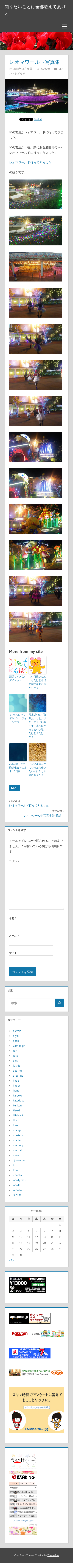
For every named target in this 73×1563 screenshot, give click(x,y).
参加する (32, 1525)
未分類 (17, 1195)
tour (15, 1170)
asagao (45, 68)
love (15, 1125)
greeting (18, 1075)
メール (14, 935)
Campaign (19, 1045)
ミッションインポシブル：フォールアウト (18, 718)
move (16, 1155)
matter (17, 1140)
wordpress (19, 1180)
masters (18, 1135)
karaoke (18, 1095)
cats (15, 1055)
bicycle (17, 1031)
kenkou (17, 1105)
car (15, 1050)
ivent (14, 787)
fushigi (17, 1065)
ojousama (19, 1160)
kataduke (18, 1100)
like (15, 1120)
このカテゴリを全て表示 (23, 1520)
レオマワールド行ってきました (30, 162)
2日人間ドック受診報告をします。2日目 (18, 767)
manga (17, 1130)
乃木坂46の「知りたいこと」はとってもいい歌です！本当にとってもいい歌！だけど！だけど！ (37, 726)
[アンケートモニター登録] (36, 1432)
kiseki (16, 1110)
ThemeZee (53, 1555)
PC (14, 1165)
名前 (12, 918)
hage (16, 1080)
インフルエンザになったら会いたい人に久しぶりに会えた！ (37, 769)
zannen (17, 1190)
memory (18, 1145)
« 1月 (12, 1260)
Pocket (38, 119)
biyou (16, 1035)
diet (15, 1060)
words (16, 1185)
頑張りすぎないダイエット (18, 678)
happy (16, 1085)
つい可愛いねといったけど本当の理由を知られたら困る (37, 682)
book (16, 1040)
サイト (13, 953)
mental (17, 1150)
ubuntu (17, 1175)
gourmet (18, 1070)
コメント (14, 861)
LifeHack (18, 1115)
